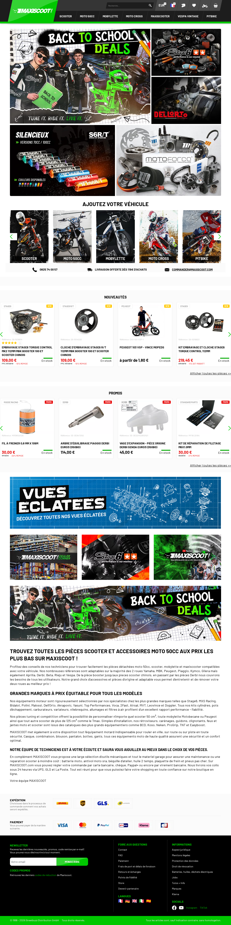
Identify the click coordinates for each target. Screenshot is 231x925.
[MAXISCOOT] (33, 11)
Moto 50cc (87, 16)
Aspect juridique (181, 849)
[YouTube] (181, 908)
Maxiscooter (160, 16)
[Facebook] (174, 907)
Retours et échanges (129, 871)
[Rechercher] (150, 5)
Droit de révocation (182, 866)
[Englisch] (134, 901)
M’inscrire (72, 861)
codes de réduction (45, 875)
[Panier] (215, 5)
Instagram (191, 907)
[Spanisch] (148, 901)
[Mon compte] (183, 5)
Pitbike (212, 16)
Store (121, 882)
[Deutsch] (127, 901)
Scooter (66, 16)
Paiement (123, 860)
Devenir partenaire (128, 888)
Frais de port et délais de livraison (136, 866)
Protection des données (185, 860)
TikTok (203, 907)
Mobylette (110, 16)
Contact (122, 849)
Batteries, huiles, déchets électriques (192, 871)
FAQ (120, 855)
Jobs (175, 877)
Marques (176, 888)
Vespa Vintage (188, 16)
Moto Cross (134, 16)
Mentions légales (181, 855)
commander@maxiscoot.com (192, 269)
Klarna (175, 894)
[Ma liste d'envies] (194, 5)
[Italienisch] (141, 901)
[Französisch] (120, 901)
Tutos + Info (178, 882)
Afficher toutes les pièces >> (210, 373)
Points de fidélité (127, 877)
